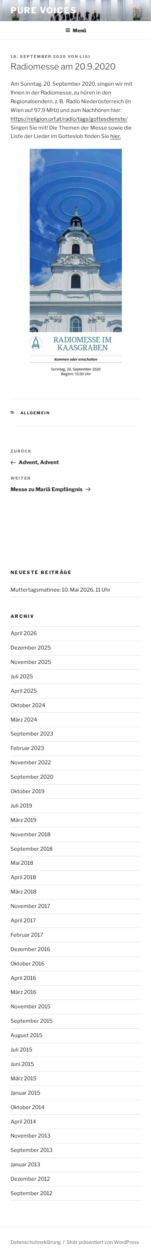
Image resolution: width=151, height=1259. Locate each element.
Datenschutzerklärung (36, 1242)
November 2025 (31, 662)
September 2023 (32, 734)
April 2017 (23, 920)
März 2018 (24, 892)
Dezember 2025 (31, 648)
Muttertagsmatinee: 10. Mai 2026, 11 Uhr (61, 590)
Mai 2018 (22, 863)
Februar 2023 (27, 748)
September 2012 (31, 1193)
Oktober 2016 (28, 964)
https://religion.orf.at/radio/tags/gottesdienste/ (69, 119)
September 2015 (32, 1021)
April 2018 (23, 877)
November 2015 (31, 1006)
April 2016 (23, 978)
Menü (79, 30)
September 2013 (32, 1150)
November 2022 (31, 762)
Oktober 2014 (28, 1107)
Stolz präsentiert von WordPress (102, 1242)
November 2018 (31, 834)
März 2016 (24, 992)
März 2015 (24, 1078)
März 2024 (24, 720)
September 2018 (32, 849)
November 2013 (31, 1136)
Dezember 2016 (30, 949)
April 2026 (24, 633)
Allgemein (35, 412)
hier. (115, 136)
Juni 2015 (22, 1064)
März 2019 (24, 820)
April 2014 (23, 1122)
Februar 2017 (27, 935)
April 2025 (24, 691)
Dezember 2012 (30, 1179)
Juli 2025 (22, 676)
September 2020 (32, 777)
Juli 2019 (21, 806)
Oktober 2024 (28, 705)
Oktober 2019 (28, 791)
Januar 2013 (25, 1164)
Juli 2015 (21, 1050)
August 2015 (26, 1035)
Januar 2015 (25, 1093)
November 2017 (30, 906)
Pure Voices (44, 10)
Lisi (85, 56)
